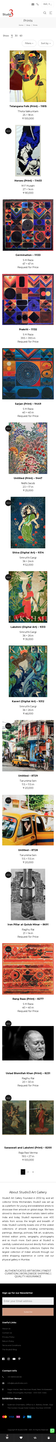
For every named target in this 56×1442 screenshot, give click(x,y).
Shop (28, 25)
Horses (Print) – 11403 (28, 180)
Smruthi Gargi (28, 557)
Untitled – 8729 (28, 775)
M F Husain (28, 185)
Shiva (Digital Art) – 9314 (28, 552)
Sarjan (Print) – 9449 (28, 403)
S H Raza (28, 260)
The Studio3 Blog (9, 1349)
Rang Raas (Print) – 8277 (28, 998)
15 (12, 35)
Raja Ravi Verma (28, 1152)
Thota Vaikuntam (28, 111)
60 (21, 35)
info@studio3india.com (17, 1383)
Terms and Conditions (11, 1345)
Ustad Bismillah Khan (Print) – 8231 (28, 1073)
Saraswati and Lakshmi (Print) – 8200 (28, 1147)
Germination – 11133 (28, 255)
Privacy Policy (8, 1337)
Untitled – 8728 (28, 850)
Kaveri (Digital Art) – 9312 (28, 701)
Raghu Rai (28, 929)
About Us (6, 1328)
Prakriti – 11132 (28, 329)
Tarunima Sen (28, 780)
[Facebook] (3, 1359)
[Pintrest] (19, 1359)
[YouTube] (14, 1359)
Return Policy (8, 1341)
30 (16, 35)
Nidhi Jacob (28, 483)
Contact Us (7, 1333)
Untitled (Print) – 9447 (28, 478)
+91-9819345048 (14, 1377)
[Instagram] (8, 1359)
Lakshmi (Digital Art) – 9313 (28, 627)
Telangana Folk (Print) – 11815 (28, 106)
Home (21, 25)
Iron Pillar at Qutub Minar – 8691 (28, 924)
